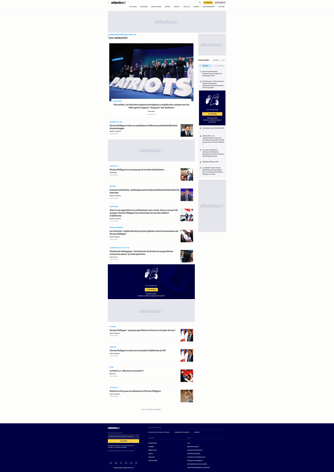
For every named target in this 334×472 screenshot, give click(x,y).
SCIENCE (196, 6)
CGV (188, 443)
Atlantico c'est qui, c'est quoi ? (159, 432)
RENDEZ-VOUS (152, 450)
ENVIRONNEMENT (209, 6)
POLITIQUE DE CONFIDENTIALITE (196, 457)
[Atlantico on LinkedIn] (126, 463)
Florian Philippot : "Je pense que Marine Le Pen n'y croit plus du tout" (143, 330)
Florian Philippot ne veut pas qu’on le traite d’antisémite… (137, 169)
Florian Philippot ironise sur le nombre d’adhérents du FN (138, 350)
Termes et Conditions (121, 447)
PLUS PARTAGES (219, 65)
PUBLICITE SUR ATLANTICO (194, 450)
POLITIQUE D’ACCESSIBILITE (195, 460)
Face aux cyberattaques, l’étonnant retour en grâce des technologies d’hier (212, 73)
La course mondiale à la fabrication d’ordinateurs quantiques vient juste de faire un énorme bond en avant (213, 153)
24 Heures (216, 60)
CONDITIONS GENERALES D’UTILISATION (198, 467)
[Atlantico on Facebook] (121, 463)
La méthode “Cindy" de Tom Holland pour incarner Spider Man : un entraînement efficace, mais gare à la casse (212, 171)
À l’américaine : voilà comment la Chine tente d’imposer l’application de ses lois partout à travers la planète (213, 84)
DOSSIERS (151, 446)
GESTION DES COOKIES (193, 453)
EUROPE (167, 6)
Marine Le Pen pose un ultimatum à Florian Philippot (135, 391)
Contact (197, 432)
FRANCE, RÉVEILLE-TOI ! (210, 162)
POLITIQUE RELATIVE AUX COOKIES (197, 464)
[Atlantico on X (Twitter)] (116, 463)
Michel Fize (113, 373)
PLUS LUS (205, 65)
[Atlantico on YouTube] (136, 463)
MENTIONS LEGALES (193, 446)
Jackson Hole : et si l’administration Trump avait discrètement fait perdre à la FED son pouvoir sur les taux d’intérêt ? (213, 140)
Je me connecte (220, 2)
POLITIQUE (133, 6)
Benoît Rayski (113, 172)
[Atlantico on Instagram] (131, 463)
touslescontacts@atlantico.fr (123, 467)
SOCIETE (177, 6)
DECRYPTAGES (152, 443)
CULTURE (221, 6)
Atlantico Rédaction (115, 237)
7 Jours (223, 60)
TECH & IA (186, 6)
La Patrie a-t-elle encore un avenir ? (127, 371)
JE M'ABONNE (208, 2)
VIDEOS (150, 453)
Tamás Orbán (151, 111)
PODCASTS (151, 457)
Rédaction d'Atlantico (115, 131)
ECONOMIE (144, 6)
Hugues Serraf (113, 257)
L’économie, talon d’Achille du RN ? (213, 129)
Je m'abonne (151, 290)
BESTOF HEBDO (152, 460)
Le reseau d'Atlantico (182, 432)
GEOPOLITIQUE (156, 6)
